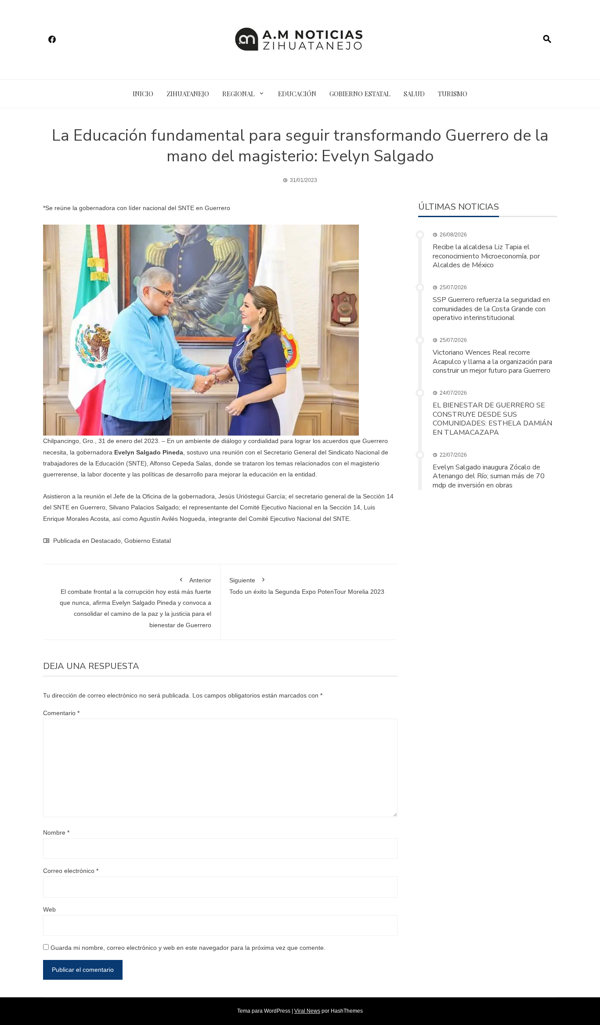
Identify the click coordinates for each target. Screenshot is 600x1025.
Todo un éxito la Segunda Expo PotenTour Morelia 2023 (306, 586)
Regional (238, 93)
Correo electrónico (70, 870)
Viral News (307, 1011)
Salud (414, 93)
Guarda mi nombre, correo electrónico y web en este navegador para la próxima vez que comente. (188, 947)
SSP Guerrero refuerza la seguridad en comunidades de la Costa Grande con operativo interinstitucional (491, 309)
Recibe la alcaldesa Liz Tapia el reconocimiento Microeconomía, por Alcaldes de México (486, 256)
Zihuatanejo (187, 93)
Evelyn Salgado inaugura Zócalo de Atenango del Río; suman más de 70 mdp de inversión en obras (489, 476)
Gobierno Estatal (359, 93)
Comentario (61, 712)
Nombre (56, 832)
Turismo (452, 93)
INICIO (143, 93)
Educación (297, 93)
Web (49, 909)
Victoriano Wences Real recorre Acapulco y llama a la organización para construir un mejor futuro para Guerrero (492, 362)
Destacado (106, 540)
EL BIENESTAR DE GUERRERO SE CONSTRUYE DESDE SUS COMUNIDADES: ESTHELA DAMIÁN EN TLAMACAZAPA (492, 418)
